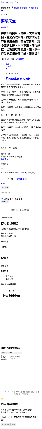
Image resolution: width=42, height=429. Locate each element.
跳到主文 (4, 27)
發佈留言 (5, 201)
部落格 (8, 66)
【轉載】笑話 (21, 179)
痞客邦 (18, 173)
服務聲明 (25, 394)
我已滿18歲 (6, 424)
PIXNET (10, 392)
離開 (13, 424)
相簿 (7, 64)
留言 (23, 173)
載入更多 (5, 187)
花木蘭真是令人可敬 (18, 78)
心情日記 (20, 59)
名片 (7, 69)
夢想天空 (8, 21)
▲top (3, 183)
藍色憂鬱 (4, 159)
